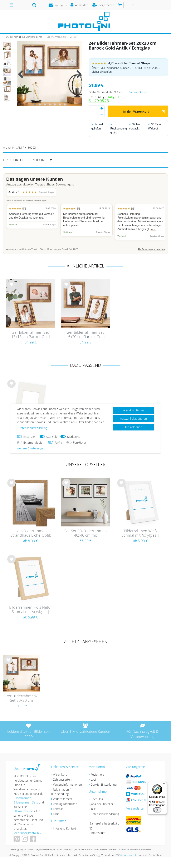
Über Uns (97, 799)
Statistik (51, 437)
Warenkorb (60, 774)
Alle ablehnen (133, 427)
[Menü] (164, 784)
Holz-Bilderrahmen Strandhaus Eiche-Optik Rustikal (30, 533)
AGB (93, 809)
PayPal (58, 442)
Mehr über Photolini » (27, 833)
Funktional (79, 442)
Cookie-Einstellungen (104, 784)
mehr (153, 229)
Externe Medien (33, 442)
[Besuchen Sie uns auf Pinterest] (17, 840)
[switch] (157, 809)
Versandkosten (139, 92)
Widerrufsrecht (62, 799)
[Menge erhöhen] (101, 108)
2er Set (73, 36)
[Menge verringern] (101, 114)
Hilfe (56, 814)
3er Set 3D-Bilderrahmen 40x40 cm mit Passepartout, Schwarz (85, 533)
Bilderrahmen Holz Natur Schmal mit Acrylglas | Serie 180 (30, 609)
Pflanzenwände (24, 811)
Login (94, 779)
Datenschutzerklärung (105, 814)
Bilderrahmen (22, 798)
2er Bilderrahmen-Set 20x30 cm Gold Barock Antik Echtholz (21, 698)
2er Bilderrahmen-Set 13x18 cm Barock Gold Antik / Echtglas (30, 334)
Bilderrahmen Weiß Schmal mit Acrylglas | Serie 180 (140, 533)
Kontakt (58, 809)
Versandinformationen (67, 784)
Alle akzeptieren (133, 410)
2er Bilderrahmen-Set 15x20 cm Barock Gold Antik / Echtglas (85, 334)
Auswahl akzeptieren (133, 418)
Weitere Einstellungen (31, 448)
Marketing (73, 437)
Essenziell (29, 437)
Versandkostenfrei (129, 855)
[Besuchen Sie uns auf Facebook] (33, 840)
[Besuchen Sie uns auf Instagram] (25, 840)
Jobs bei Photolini (102, 804)
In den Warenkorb (136, 111)
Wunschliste (11, 287)
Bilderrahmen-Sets (56, 36)
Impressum (98, 833)
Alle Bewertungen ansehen (151, 249)
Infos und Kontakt (64, 828)
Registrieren (98, 774)
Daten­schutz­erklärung (33, 428)
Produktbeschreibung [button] (25, 159)
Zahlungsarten (62, 779)
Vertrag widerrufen (65, 804)
